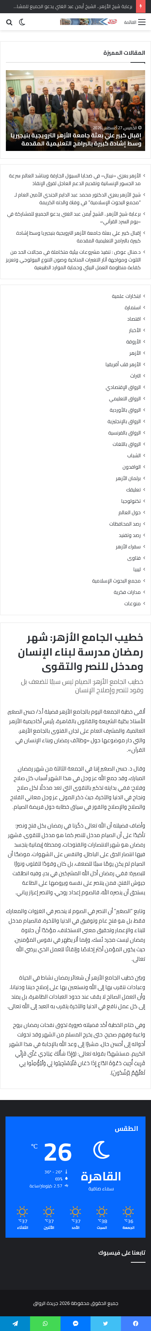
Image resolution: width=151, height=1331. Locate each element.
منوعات (132, 603)
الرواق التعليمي (125, 399)
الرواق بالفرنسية (124, 433)
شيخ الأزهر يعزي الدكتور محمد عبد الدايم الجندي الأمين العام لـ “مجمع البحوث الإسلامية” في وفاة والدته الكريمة (77, 198)
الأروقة (133, 342)
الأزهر (135, 353)
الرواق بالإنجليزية (124, 421)
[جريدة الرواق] (89, 21)
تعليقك (133, 490)
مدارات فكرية (127, 592)
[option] (75, 110)
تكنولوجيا (131, 501)
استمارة (133, 307)
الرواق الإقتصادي (123, 387)
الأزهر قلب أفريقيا (123, 364)
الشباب (134, 455)
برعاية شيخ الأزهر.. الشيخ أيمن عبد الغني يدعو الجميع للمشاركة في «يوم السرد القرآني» (74, 217)
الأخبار (135, 330)
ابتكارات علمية (126, 296)
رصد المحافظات (125, 524)
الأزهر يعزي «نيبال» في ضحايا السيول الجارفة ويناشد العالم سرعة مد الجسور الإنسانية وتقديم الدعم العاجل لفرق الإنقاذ (75, 179)
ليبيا (137, 569)
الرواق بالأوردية (125, 410)
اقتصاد (134, 319)
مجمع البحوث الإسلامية (116, 581)
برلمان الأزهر (128, 478)
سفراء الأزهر (128, 547)
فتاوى (134, 558)
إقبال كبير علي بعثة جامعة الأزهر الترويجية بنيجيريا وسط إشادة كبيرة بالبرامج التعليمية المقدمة (76, 139)
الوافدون (131, 467)
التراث (135, 376)
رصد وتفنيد (130, 535)
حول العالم (129, 512)
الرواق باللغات (127, 444)
